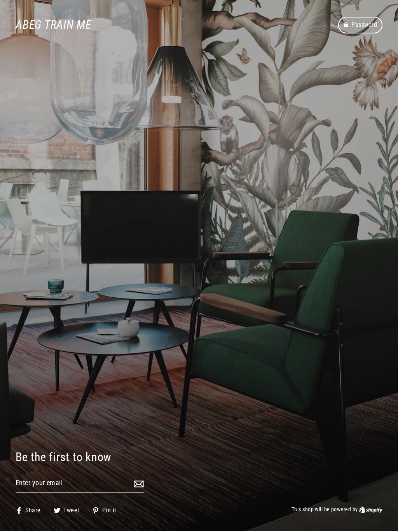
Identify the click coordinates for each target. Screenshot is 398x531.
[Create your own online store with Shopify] (370, 509)
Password (364, 24)
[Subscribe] (137, 483)
